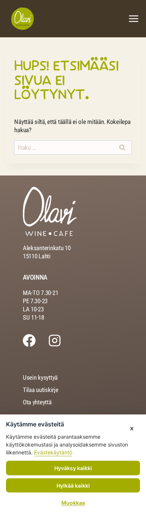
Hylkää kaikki (73, 485)
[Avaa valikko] (133, 18)
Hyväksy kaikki (73, 468)
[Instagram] (61, 340)
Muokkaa (73, 503)
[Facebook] (35, 340)
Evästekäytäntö (53, 452)
